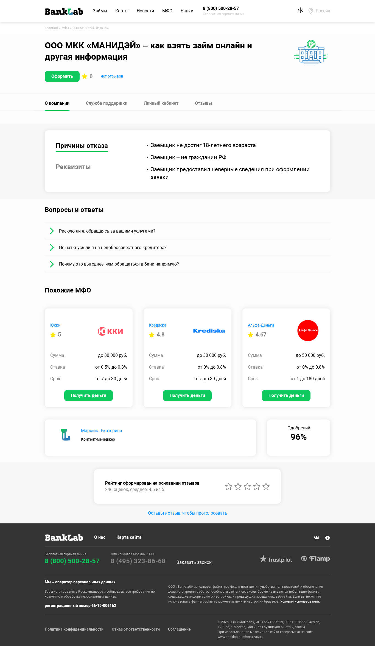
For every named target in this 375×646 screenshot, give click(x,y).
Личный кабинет (161, 103)
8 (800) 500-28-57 (72, 561)
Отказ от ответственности (136, 629)
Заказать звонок (194, 562)
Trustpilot (275, 559)
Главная (51, 28)
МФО (167, 10)
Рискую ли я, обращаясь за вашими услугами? (107, 231)
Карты (121, 10)
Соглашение (179, 629)
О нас (99, 537)
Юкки (55, 325)
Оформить (62, 76)
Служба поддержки (106, 103)
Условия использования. (300, 601)
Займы (100, 10)
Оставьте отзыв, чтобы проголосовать (187, 513)
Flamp (315, 559)
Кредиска (157, 325)
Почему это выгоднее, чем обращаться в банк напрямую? (119, 264)
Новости (145, 10)
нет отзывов (112, 76)
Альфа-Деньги (261, 325)
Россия (323, 10)
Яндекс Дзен (327, 538)
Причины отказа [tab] (82, 146)
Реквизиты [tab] (73, 167)
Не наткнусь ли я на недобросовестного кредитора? (113, 247)
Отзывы (203, 103)
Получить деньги (88, 395)
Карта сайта (129, 537)
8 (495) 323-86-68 (138, 561)
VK (316, 538)
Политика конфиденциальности (74, 629)
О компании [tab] (57, 103)
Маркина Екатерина (101, 430)
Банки (187, 10)
